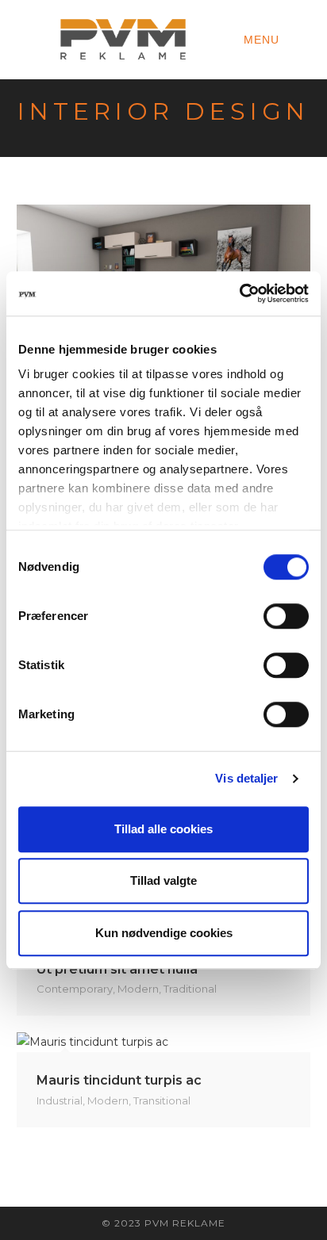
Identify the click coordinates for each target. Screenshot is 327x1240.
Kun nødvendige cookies (164, 933)
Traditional (190, 988)
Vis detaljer (246, 778)
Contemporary (75, 988)
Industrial (60, 1100)
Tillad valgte (163, 880)
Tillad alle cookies (163, 829)
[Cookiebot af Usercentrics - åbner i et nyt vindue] (239, 293)
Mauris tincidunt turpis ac (119, 1080)
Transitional (161, 1100)
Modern (138, 988)
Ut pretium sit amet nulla (117, 969)
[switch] (286, 616)
